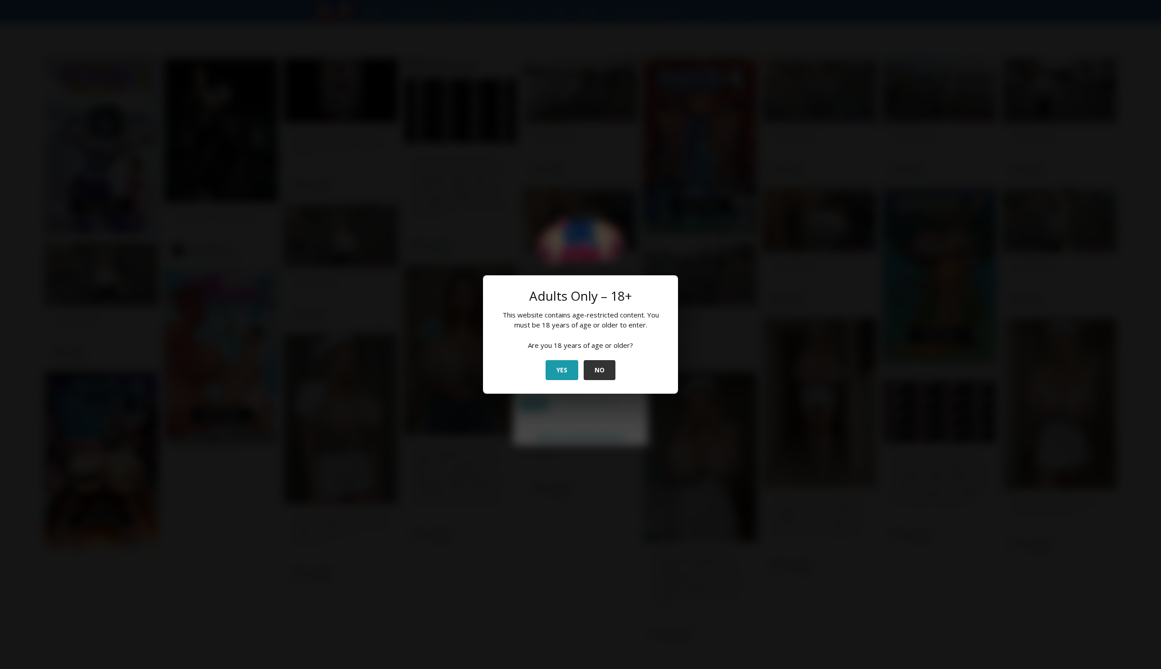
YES (561, 370)
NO (600, 370)
